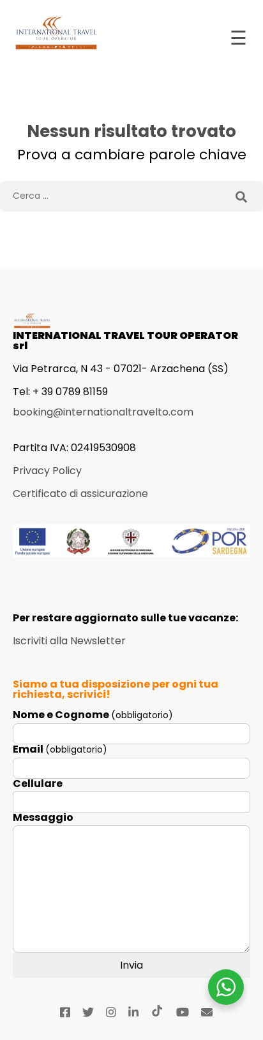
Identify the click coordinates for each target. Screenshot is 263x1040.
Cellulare (38, 784)
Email (60, 749)
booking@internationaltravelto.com (103, 412)
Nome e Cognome (93, 715)
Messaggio (43, 817)
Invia (131, 965)
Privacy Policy (47, 470)
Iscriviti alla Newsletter (69, 640)
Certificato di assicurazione (80, 493)
